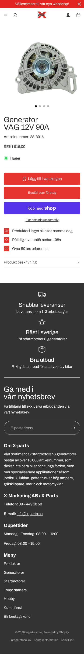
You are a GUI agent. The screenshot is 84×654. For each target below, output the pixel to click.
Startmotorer (14, 581)
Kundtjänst (13, 608)
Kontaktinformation (46, 640)
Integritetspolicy (20, 640)
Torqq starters (15, 590)
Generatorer (14, 572)
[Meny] (5, 15)
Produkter (12, 564)
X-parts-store (33, 632)
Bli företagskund (17, 616)
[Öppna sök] (15, 15)
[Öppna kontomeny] (68, 15)
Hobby (9, 599)
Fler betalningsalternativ (42, 220)
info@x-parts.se (30, 514)
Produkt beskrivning (20, 262)
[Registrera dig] (73, 428)
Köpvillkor (67, 640)
